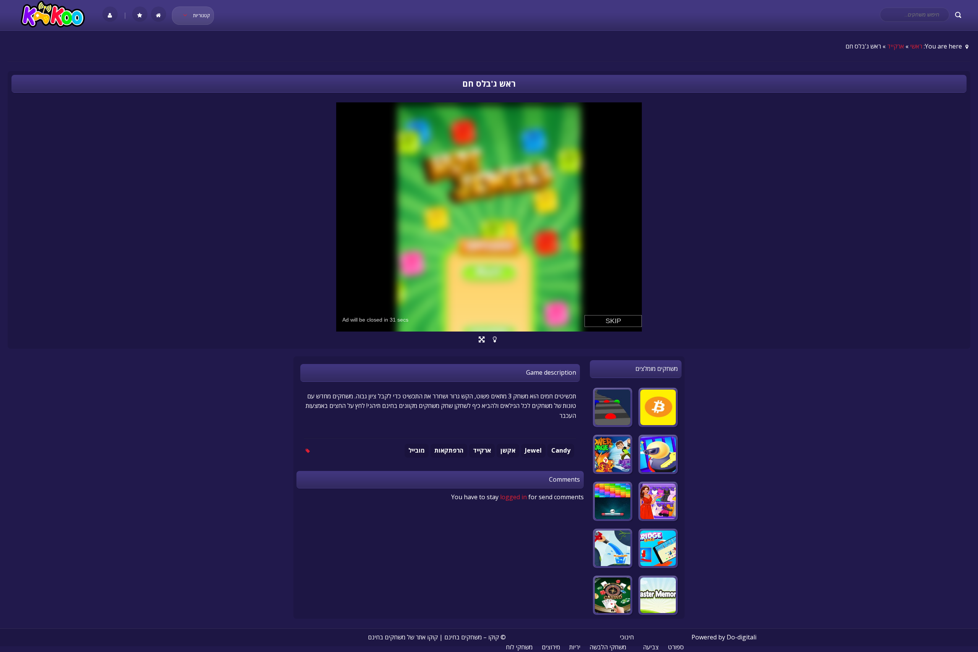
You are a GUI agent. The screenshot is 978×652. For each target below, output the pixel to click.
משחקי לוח (519, 647)
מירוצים (551, 647)
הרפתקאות (448, 450)
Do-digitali (741, 637)
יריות (574, 647)
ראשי (916, 46)
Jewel (533, 450)
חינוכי (627, 637)
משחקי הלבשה (607, 647)
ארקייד (895, 46)
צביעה (651, 647)
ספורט (676, 647)
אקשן (507, 450)
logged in (513, 497)
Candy (560, 450)
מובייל (416, 450)
